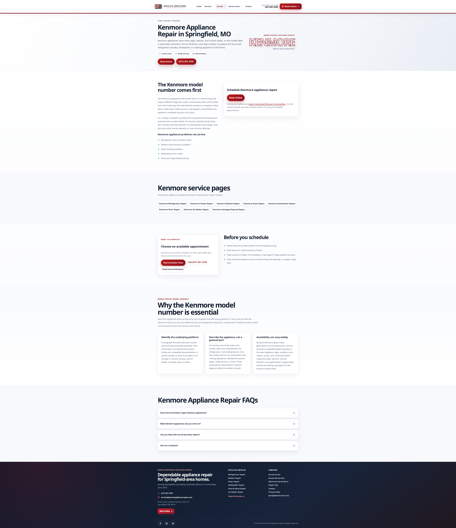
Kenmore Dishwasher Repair (281, 203)
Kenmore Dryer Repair (254, 203)
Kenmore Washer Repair (228, 203)
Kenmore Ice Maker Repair (196, 209)
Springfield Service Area (278, 495)
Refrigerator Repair (236, 474)
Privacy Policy (274, 492)
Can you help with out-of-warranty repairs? (180, 434)
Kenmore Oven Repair (169, 209)
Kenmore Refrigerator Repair (173, 203)
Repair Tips (273, 485)
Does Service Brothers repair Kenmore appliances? (183, 412)
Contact (248, 6)
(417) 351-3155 (186, 61)
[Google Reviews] (166, 523)
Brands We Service (276, 478)
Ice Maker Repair (235, 492)
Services (208, 6)
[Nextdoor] (173, 523)
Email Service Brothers (173, 269)
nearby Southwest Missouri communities (266, 104)
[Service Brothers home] (170, 6)
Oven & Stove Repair (237, 488)
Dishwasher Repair (236, 485)
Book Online (166, 61)
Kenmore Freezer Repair (201, 203)
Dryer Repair (233, 481)
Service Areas (234, 6)
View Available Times (173, 262)
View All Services (236, 496)
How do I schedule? (169, 445)
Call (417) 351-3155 (197, 262)
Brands (220, 6)
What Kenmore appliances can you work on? (180, 423)
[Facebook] (160, 523)
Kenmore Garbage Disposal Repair (229, 209)
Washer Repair (234, 478)
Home (199, 6)
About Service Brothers (278, 481)
